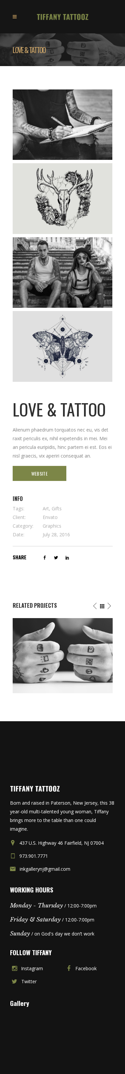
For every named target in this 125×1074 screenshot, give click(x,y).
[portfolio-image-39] (63, 272)
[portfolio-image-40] (63, 346)
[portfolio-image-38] (63, 198)
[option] (62, 655)
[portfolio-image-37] (63, 124)
